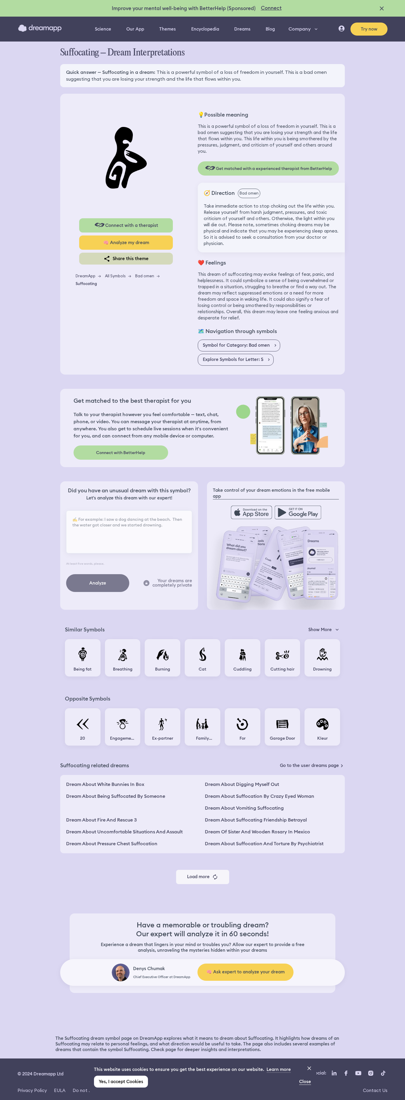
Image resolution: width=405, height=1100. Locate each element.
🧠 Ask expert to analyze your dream (245, 972)
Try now (369, 29)
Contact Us (375, 1090)
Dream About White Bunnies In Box (105, 784)
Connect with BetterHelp (120, 452)
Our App (135, 29)
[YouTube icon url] (358, 1073)
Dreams (242, 29)
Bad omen (144, 275)
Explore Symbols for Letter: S (233, 359)
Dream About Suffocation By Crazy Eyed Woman (259, 796)
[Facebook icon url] (345, 1073)
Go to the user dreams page (309, 765)
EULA (60, 1090)
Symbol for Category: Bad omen (236, 345)
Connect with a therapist (131, 225)
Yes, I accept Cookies (121, 1082)
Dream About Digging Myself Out (242, 784)
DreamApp (85, 275)
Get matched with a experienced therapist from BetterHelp (274, 168)
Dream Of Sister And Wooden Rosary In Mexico (257, 832)
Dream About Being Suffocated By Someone (115, 796)
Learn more (279, 1069)
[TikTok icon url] (383, 1073)
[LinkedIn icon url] (334, 1073)
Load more (198, 877)
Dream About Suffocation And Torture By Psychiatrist (264, 843)
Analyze (97, 583)
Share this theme (131, 259)
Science (103, 29)
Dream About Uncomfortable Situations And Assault (124, 832)
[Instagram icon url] (370, 1073)
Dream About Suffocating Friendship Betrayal (256, 820)
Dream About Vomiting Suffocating (244, 808)
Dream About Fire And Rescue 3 (101, 820)
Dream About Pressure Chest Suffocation (111, 843)
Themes (167, 29)
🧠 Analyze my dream (126, 243)
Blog (270, 29)
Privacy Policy (32, 1090)
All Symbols (115, 275)
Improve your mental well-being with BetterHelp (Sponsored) (184, 8)
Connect (271, 8)
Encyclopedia (205, 29)
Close (305, 1082)
